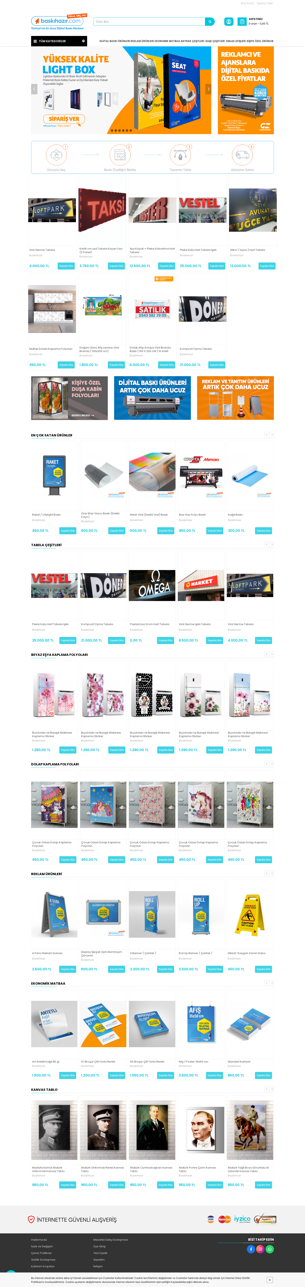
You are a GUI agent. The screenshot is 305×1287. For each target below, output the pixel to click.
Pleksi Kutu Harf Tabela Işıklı (198, 250)
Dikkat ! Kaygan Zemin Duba (246, 953)
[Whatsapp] (270, 1249)
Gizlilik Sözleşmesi (43, 1260)
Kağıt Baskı (235, 515)
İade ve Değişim (42, 1246)
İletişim (98, 1266)
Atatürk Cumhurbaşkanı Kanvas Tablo (151, 1169)
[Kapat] (270, 1280)
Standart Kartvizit (239, 1062)
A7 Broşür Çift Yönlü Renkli (98, 1062)
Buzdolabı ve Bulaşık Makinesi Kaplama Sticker (52, 734)
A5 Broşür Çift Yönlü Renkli (147, 1062)
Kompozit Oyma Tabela (196, 349)
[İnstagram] (260, 1249)
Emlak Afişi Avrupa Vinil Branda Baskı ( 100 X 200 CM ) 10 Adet (150, 349)
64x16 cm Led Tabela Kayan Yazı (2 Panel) (100, 250)
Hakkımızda (39, 1240)
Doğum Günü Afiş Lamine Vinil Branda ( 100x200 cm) (99, 349)
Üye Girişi (99, 1246)
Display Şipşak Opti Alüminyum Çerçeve (101, 953)
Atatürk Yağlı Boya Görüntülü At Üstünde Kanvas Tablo (248, 1169)
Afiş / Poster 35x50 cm (193, 1062)
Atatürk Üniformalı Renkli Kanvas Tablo (102, 1169)
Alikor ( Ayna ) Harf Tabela (247, 250)
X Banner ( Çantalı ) (143, 953)
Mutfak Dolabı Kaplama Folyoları (50, 349)
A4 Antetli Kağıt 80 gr (46, 1062)
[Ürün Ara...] (210, 21)
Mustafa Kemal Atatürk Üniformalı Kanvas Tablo (48, 1169)
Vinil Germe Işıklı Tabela (195, 624)
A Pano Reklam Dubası (47, 953)
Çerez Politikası (41, 1253)
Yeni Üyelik (100, 1253)
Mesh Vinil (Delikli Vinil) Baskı (149, 515)
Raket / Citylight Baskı (46, 515)
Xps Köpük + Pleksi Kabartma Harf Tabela (152, 250)
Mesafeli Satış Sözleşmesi (110, 1240)
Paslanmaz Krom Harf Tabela (149, 624)
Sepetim (99, 1260)
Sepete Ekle (66, 266)
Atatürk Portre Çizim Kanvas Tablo (197, 1169)
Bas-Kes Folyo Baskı (192, 515)
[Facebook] (251, 1249)
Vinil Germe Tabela (42, 250)
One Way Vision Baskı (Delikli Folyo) (100, 515)
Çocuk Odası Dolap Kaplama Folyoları (51, 844)
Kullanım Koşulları (43, 1266)
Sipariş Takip (265, 3)
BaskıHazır (35, 255)
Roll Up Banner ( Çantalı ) (195, 953)
